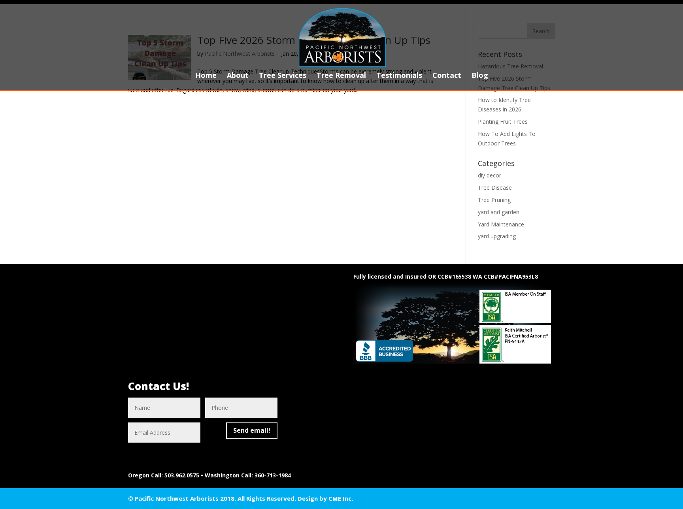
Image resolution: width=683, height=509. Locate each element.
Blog (480, 76)
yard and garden (498, 212)
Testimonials (399, 76)
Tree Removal (341, 76)
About (238, 76)
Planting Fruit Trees (503, 121)
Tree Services (282, 76)
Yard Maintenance (501, 224)
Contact (446, 76)
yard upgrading (497, 236)
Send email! (251, 430)
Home (206, 76)
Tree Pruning (494, 200)
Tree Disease (495, 187)
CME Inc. (340, 498)
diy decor (489, 175)
